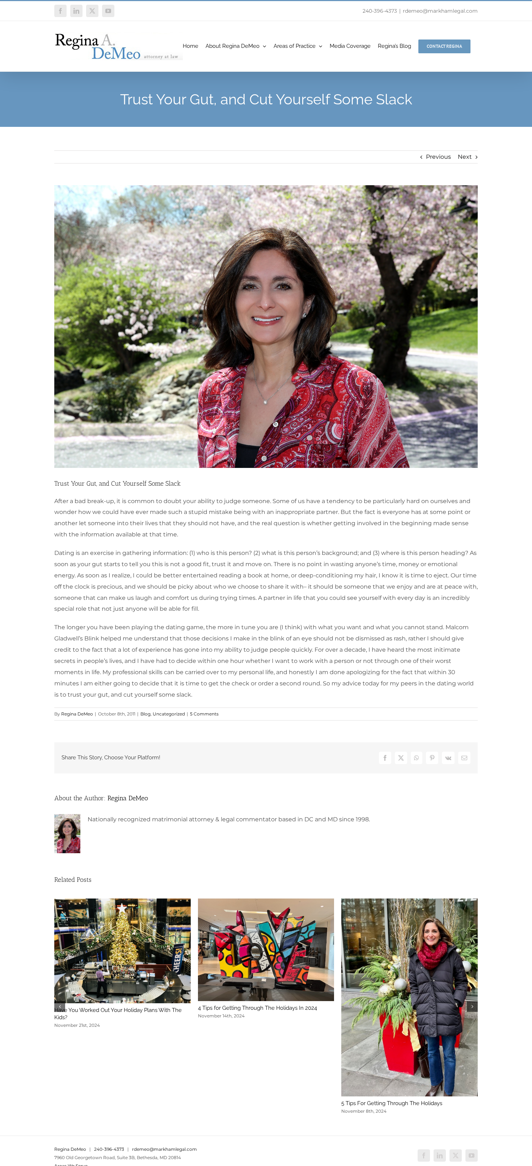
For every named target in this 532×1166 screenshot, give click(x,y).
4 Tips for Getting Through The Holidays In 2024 (257, 1008)
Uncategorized (169, 714)
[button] (59, 1006)
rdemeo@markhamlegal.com (440, 11)
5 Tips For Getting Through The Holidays (391, 1103)
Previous (438, 156)
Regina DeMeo (77, 714)
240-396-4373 (380, 11)
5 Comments (204, 714)
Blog (145, 714)
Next (465, 156)
